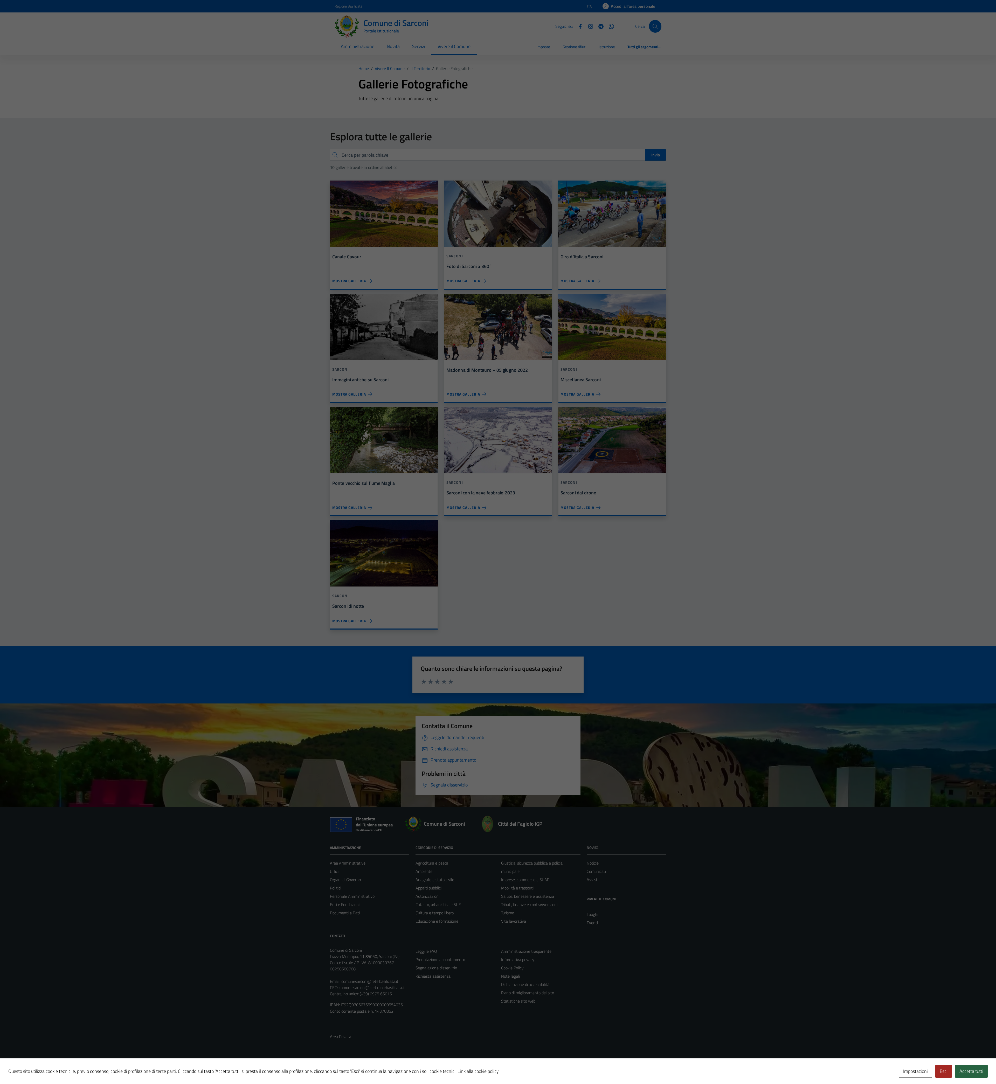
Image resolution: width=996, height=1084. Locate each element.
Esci (943, 1071)
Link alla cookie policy (478, 1071)
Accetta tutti (971, 1071)
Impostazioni (915, 1071)
